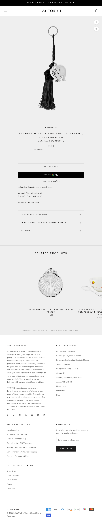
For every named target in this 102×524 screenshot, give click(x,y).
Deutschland (12, 479)
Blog (58, 395)
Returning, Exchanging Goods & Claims (72, 360)
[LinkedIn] (38, 415)
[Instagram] (20, 415)
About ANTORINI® (64, 382)
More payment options (51, 181)
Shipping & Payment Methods (68, 355)
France (9, 484)
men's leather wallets (29, 357)
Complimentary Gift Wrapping (19, 443)
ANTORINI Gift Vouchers (17, 434)
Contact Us (60, 373)
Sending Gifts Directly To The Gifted (21, 447)
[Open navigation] (5, 11)
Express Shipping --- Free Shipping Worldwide (51, 3)
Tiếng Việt (11, 488)
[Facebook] (7, 415)
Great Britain (12, 471)
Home (24, 330)
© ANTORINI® (13, 509)
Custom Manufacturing (16, 438)
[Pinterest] (26, 415)
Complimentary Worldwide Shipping (22, 452)
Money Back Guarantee (65, 351)
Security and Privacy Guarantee (69, 377)
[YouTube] (32, 415)
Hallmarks (60, 390)
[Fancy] (44, 415)
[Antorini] (51, 11)
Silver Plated (49, 330)
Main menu (33, 330)
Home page (61, 386)
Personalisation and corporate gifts (43, 223)
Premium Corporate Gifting (18, 456)
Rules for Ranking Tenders (67, 369)
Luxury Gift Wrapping (34, 214)
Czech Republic (13, 475)
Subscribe (66, 449)
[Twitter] (14, 415)
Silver (40, 330)
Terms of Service (63, 364)
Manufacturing (13, 430)
